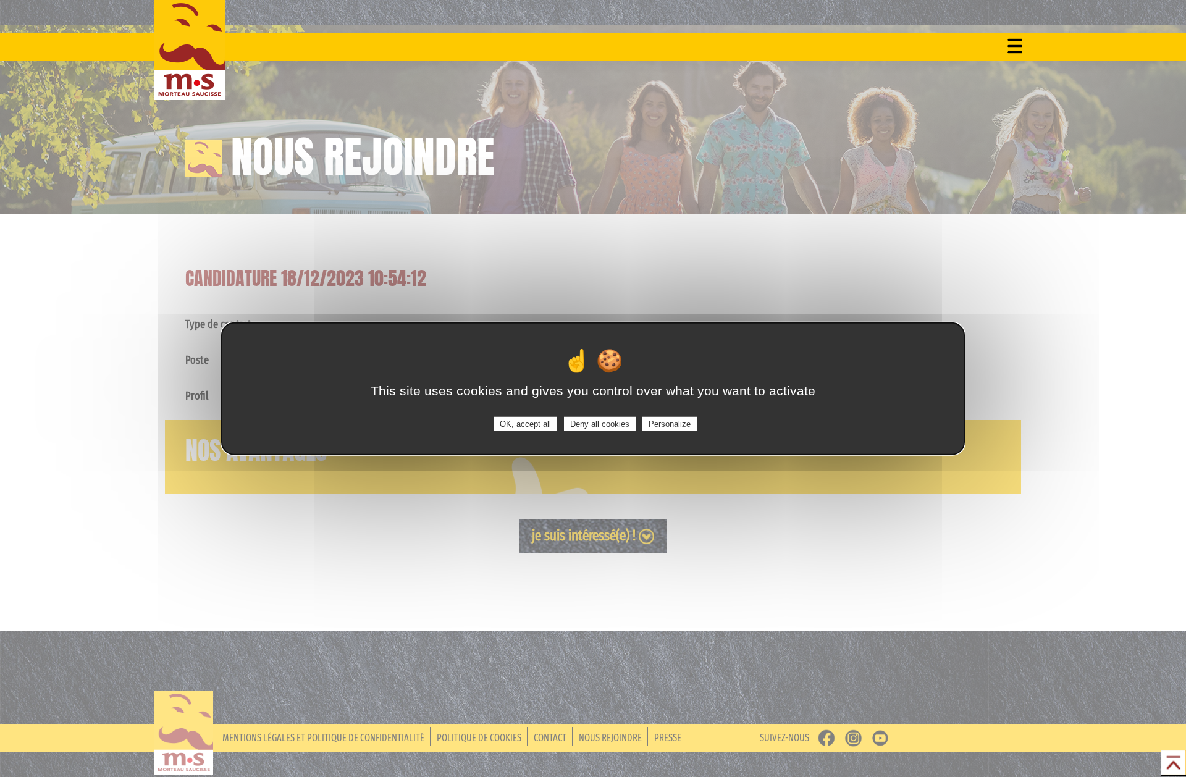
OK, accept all (525, 423)
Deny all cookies (599, 423)
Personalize (670, 423)
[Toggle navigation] (1015, 45)
